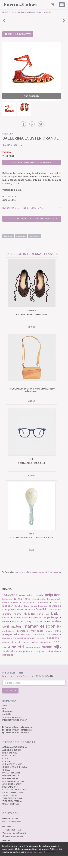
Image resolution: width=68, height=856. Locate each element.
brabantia (28, 602)
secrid (6, 647)
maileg (16, 626)
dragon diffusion (13, 609)
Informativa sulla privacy (14, 720)
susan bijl (50, 647)
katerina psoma (20, 617)
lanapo (5, 621)
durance (29, 609)
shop (4, 708)
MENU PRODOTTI (19, 34)
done (26, 606)
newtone (7, 638)
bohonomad (53, 599)
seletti (18, 647)
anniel (22, 595)
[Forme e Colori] (20, 5)
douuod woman (39, 606)
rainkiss (34, 642)
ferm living (42, 609)
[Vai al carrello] (52, 4)
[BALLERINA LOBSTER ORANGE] (9, 109)
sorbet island (33, 647)
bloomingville (39, 599)
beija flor (52, 595)
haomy (17, 614)
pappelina (53, 637)
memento (22, 631)
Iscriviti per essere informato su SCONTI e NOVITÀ (27, 674)
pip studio (16, 642)
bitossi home (22, 598)
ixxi (47, 614)
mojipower (53, 634)
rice (56, 642)
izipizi (55, 614)
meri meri (37, 630)
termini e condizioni (12, 717)
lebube (15, 621)
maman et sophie (41, 626)
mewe (49, 631)
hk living (29, 613)
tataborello (8, 651)
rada (25, 642)
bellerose (7, 599)
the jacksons (25, 651)
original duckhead (24, 638)
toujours (40, 651)
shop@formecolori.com (13, 836)
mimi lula (25, 634)
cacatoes (43, 602)
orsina (40, 638)
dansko (18, 606)
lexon (51, 621)
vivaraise (53, 651)
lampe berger (51, 617)
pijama (5, 642)
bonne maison (10, 602)
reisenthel (45, 642)
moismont (39, 634)
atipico (30, 595)
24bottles (10, 595)
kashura (6, 617)
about (5, 705)
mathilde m (8, 631)
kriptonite (36, 617)
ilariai (40, 614)
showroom (7, 711)
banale (39, 595)
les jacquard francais (33, 621)
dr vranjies (55, 605)
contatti (6, 714)
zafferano (7, 654)
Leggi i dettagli (34, 852)
